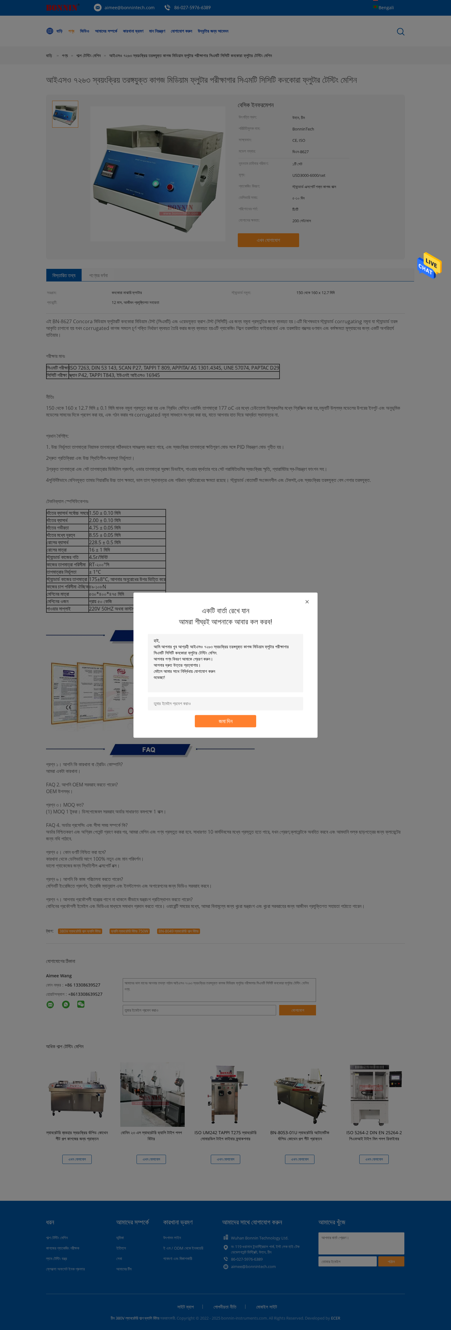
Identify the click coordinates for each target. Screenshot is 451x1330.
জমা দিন (226, 721)
